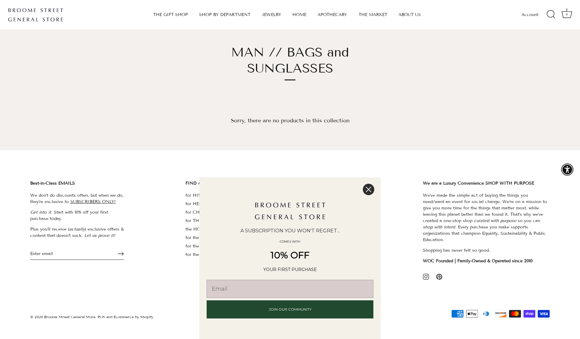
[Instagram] (426, 276)
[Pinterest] (439, 276)
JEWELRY (271, 14)
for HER (193, 203)
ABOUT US (409, 14)
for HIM (193, 195)
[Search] (551, 14)
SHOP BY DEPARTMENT (224, 14)
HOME (299, 14)
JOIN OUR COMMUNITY (290, 309)
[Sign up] (121, 254)
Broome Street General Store (69, 317)
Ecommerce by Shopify (133, 317)
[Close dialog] (368, 189)
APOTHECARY (332, 14)
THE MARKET (373, 14)
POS (101, 317)
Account (529, 14)
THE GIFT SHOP (170, 14)
